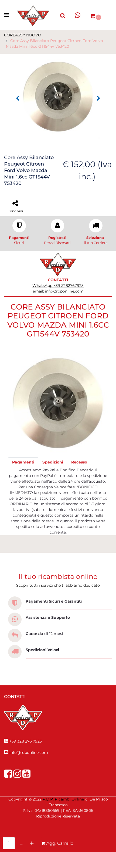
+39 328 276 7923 (25, 741)
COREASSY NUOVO (22, 35)
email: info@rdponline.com (58, 291)
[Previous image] (17, 98)
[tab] (23, 462)
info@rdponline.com (28, 752)
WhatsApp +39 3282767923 (58, 285)
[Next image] (98, 98)
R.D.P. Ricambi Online (63, 799)
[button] (58, 96)
